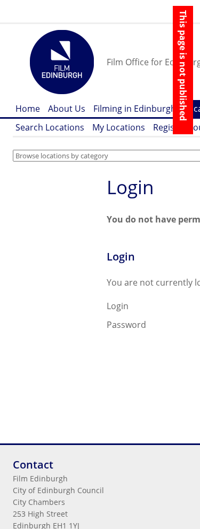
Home (27, 108)
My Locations (118, 127)
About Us (66, 108)
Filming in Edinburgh (134, 108)
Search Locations (49, 127)
